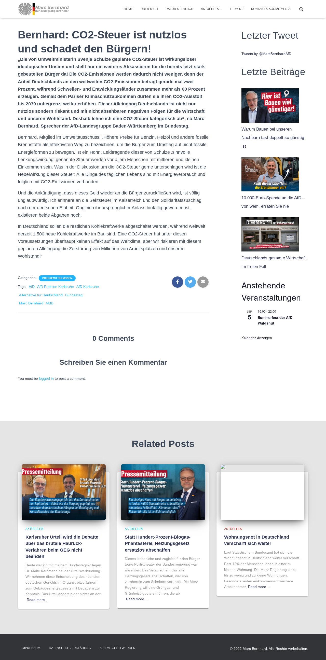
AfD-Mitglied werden (117, 648)
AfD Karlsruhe (87, 287)
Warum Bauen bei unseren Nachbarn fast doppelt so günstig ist (272, 138)
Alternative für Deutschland (41, 295)
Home (128, 9)
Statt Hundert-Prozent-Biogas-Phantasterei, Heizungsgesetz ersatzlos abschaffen (158, 543)
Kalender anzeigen (256, 337)
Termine (236, 9)
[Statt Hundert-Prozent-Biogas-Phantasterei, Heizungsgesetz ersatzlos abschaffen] (163, 492)
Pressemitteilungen (57, 278)
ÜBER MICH (149, 9)
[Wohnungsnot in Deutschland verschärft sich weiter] (262, 492)
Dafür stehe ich (179, 9)
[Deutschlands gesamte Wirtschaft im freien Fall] (270, 233)
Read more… (37, 600)
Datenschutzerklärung (70, 648)
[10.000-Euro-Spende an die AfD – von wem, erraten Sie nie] (270, 173)
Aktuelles (210, 9)
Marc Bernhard (31, 303)
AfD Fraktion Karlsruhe (55, 287)
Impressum (31, 648)
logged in (46, 378)
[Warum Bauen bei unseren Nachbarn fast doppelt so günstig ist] (270, 104)
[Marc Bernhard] (43, 9)
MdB (49, 303)
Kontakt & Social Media (270, 9)
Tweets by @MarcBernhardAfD (266, 54)
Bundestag (74, 295)
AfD (32, 287)
